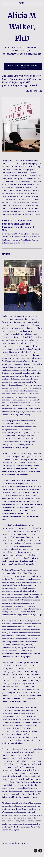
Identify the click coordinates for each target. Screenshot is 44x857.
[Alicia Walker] (40, 850)
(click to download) (21, 243)
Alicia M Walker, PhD (22, 27)
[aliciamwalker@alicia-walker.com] (35, 850)
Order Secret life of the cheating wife (23, 67)
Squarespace (21, 843)
